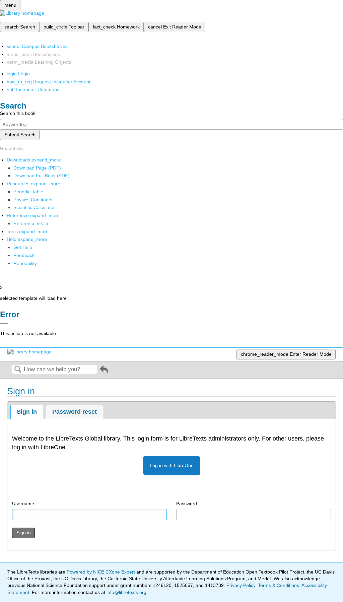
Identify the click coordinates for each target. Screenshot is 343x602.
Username (23, 503)
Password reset (74, 411)
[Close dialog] (4, 323)
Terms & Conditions (278, 585)
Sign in (27, 411)
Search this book (18, 113)
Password (186, 503)
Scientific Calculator (34, 207)
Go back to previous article (104, 372)
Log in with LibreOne (172, 465)
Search (18, 369)
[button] (24, 255)
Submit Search (20, 134)
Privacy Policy (240, 585)
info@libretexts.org (125, 592)
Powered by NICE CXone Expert (101, 572)
